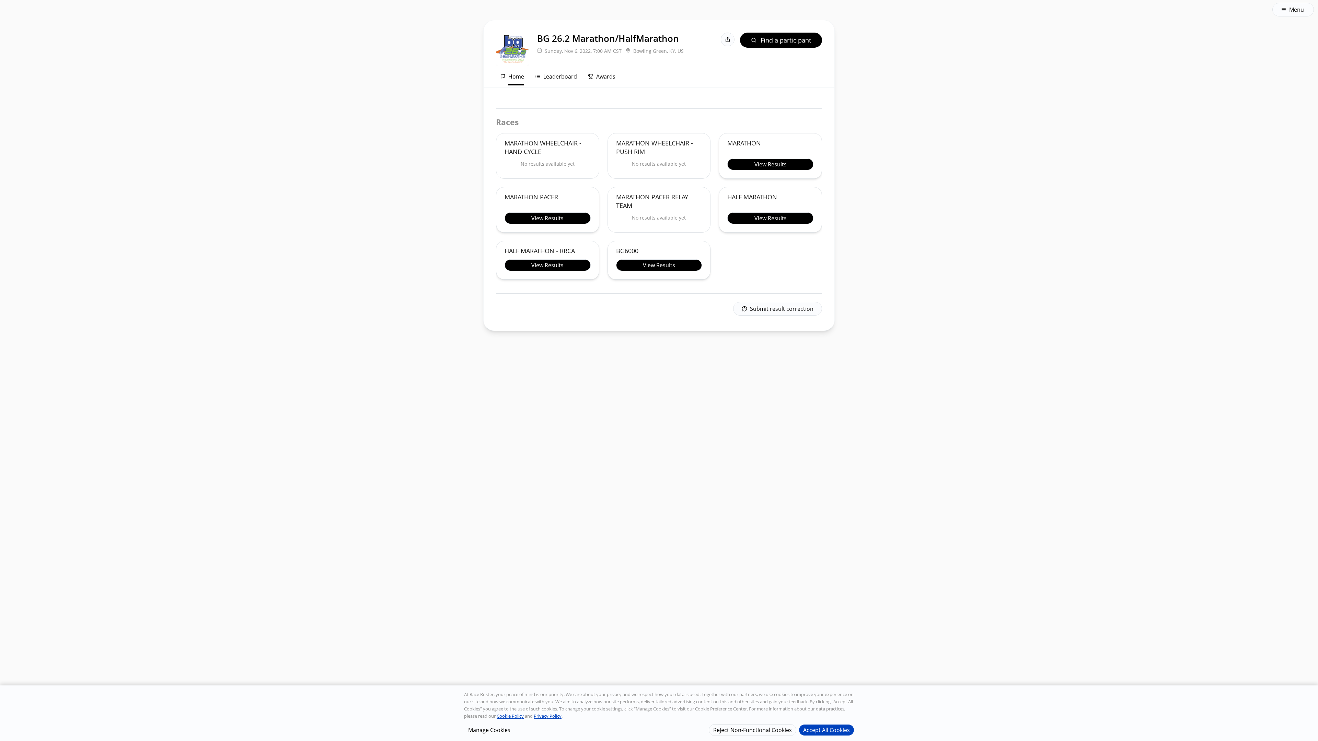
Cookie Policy (510, 716)
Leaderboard (560, 76)
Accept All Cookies (826, 729)
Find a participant (786, 40)
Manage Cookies (489, 729)
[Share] (728, 39)
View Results (770, 164)
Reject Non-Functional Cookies (752, 729)
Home (516, 76)
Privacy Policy (548, 716)
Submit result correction (781, 309)
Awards (605, 76)
